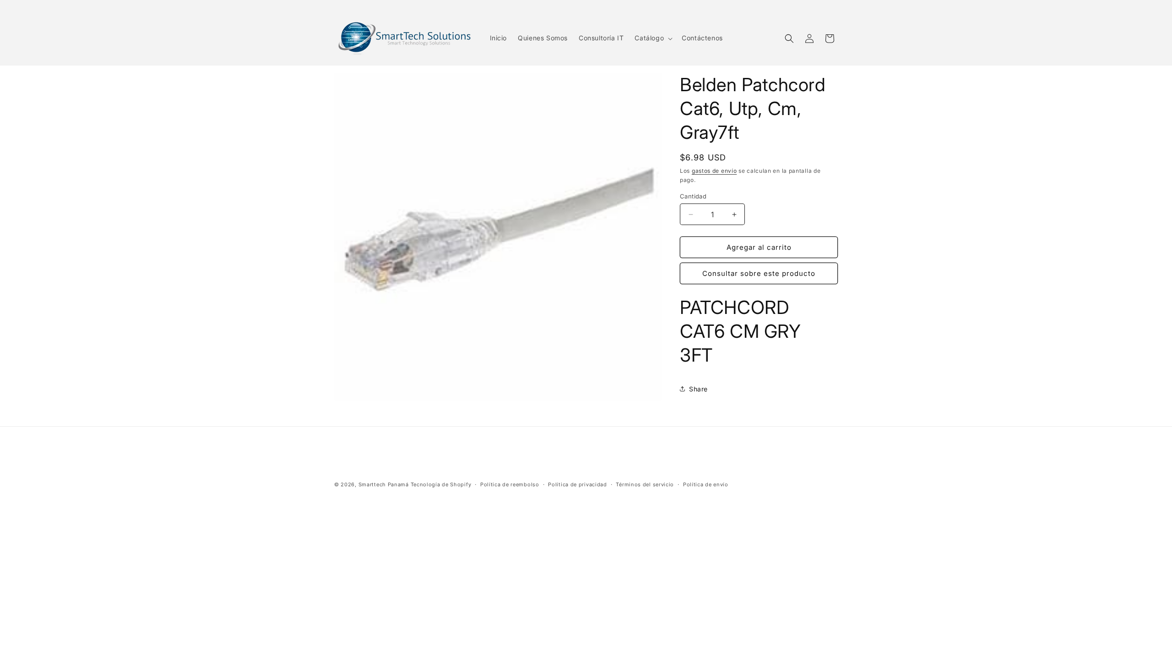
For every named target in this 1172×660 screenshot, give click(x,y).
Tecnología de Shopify (441, 484)
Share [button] (698, 389)
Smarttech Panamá (383, 484)
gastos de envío (714, 170)
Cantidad (693, 196)
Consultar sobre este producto (758, 273)
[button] (652, 38)
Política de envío (705, 484)
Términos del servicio (645, 484)
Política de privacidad (577, 484)
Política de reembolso (509, 484)
